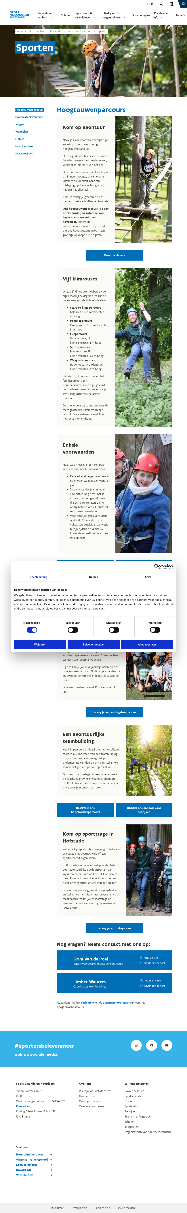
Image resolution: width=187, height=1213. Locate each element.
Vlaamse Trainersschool (32, 1159)
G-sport (129, 1101)
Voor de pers (24, 1175)
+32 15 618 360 (152, 980)
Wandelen (21, 131)
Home (18, 31)
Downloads (23, 1170)
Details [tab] (93, 576)
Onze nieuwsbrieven (91, 1106)
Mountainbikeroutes (29, 1154)
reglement (87, 1002)
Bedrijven (130, 1111)
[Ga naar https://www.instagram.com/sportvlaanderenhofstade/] (136, 1045)
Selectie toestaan (93, 644)
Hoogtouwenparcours (29, 109)
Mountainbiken (24, 146)
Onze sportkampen (90, 1101)
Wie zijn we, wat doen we (95, 1091)
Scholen (129, 1121)
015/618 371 (151, 957)
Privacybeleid (79, 1208)
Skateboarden (24, 153)
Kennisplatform (26, 1164)
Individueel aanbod (79, 31)
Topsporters (132, 1126)
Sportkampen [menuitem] (141, 15)
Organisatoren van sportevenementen (148, 1132)
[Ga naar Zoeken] (161, 4)
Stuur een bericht (154, 963)
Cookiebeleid (102, 1208)
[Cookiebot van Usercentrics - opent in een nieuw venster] (157, 566)
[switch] (73, 630)
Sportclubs (131, 1106)
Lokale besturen (134, 1091)
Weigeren (40, 644)
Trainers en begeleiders (139, 1116)
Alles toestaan (147, 644)
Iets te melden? (126, 1208)
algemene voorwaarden (118, 1002)
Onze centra (36, 31)
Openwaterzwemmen (29, 117)
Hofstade (55, 31)
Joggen (19, 124)
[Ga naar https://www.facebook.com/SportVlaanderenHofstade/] (151, 1045)
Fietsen (19, 139)
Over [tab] (148, 576)
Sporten (102, 31)
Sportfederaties (134, 1096)
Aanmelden (172, 4)
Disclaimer (57, 1208)
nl (148, 4)
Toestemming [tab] (38, 576)
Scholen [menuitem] (66, 15)
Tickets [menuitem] (180, 15)
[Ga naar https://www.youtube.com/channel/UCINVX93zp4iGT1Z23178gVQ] (166, 1045)
